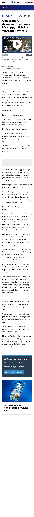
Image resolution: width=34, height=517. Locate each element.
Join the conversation (13, 372)
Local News (8, 16)
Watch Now (28, 2)
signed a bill (19, 77)
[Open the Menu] (3, 2)
